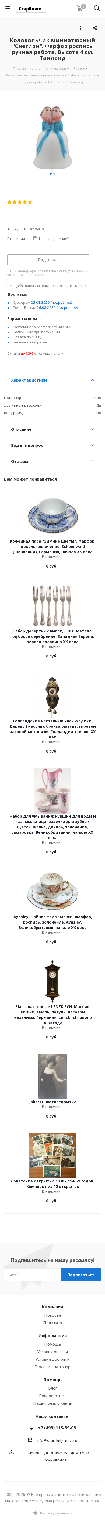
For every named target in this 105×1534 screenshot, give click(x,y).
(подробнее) (61, 302)
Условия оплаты (52, 1351)
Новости (52, 1315)
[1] (9, 202)
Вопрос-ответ (52, 1395)
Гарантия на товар (52, 1366)
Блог (52, 1388)
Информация (52, 1335)
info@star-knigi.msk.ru (57, 1440)
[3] (20, 202)
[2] (15, 202)
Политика (52, 1322)
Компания (52, 1306)
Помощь (52, 1344)
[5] (30, 202)
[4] (25, 202)
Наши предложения (52, 1403)
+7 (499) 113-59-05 (57, 1428)
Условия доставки (52, 1359)
